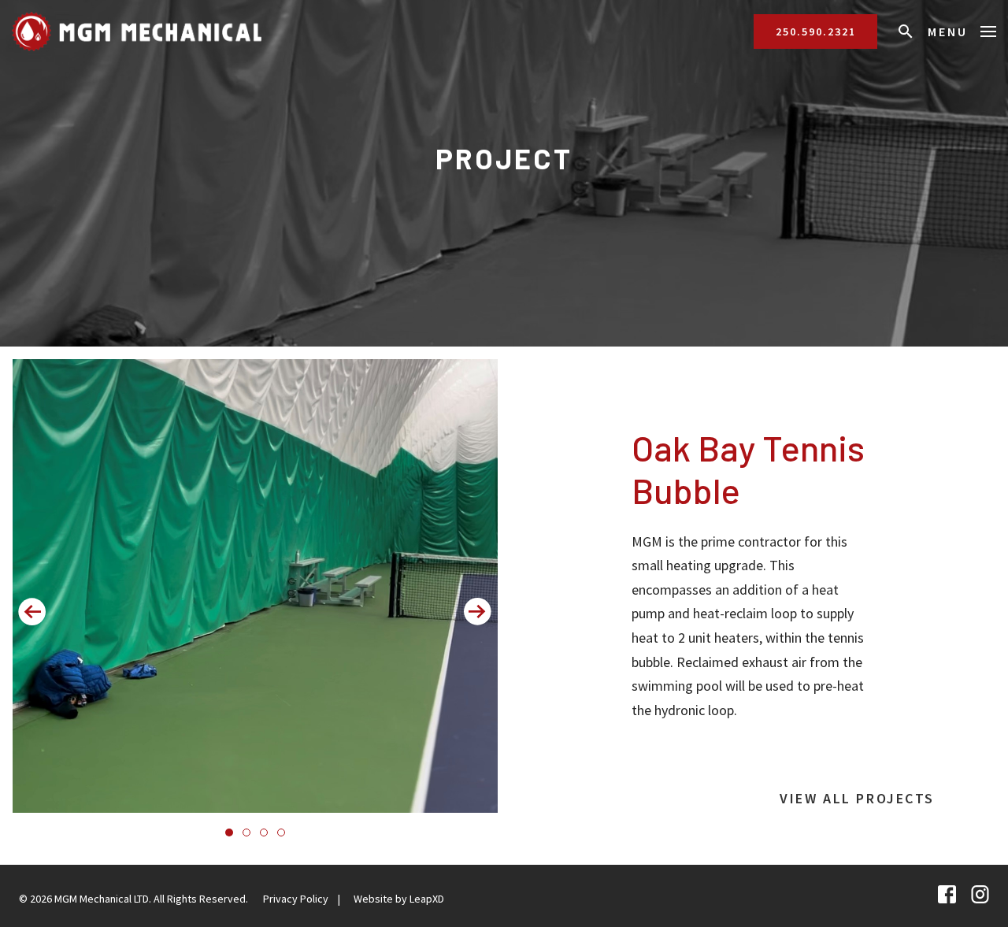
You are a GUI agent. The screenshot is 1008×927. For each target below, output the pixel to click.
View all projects (857, 798)
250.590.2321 (816, 31)
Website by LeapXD (399, 899)
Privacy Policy (295, 899)
